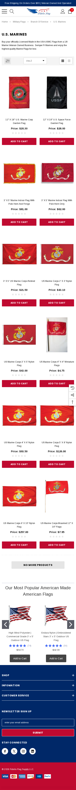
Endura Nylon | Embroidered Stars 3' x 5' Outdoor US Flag (56, 636)
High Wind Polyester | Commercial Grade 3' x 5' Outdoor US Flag (20, 636)
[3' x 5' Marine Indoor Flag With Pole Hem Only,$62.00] (56, 173)
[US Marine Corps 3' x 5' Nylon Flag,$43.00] (19, 335)
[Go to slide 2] (70, 624)
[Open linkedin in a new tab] (32, 751)
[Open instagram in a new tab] (23, 751)
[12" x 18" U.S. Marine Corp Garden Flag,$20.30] (19, 93)
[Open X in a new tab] (14, 751)
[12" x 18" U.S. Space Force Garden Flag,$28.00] (56, 93)
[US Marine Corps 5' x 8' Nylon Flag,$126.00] (56, 415)
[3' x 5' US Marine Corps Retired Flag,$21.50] (19, 254)
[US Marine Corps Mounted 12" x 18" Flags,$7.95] (56, 496)
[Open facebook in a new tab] (5, 751)
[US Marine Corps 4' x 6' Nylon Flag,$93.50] (19, 415)
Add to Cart (19, 141)
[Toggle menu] (4, 11)
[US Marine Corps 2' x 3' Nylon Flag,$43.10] (56, 254)
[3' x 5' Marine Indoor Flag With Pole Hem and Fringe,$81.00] (19, 173)
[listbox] (35, 61)
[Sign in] (63, 11)
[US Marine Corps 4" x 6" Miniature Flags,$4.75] (56, 335)
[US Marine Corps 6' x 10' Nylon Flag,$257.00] (19, 496)
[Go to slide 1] (5, 624)
